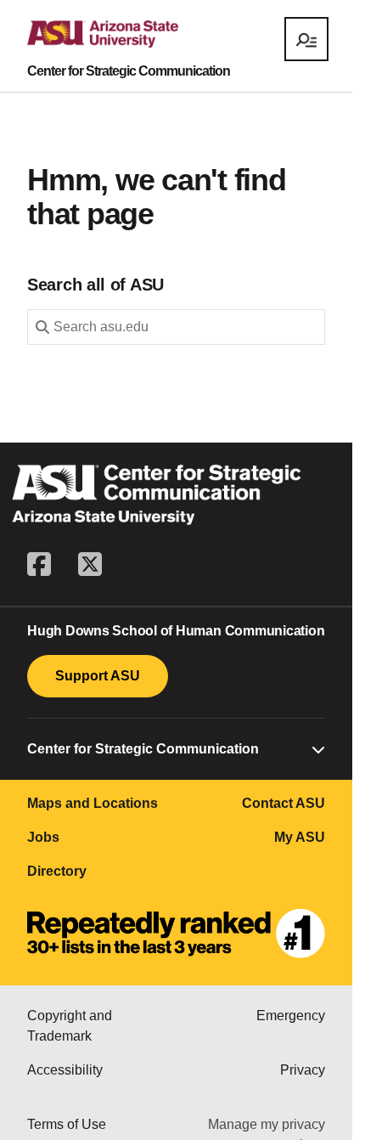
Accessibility (65, 1070)
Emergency (290, 1015)
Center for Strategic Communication (128, 71)
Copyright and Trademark (69, 1025)
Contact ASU (283, 803)
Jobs (43, 837)
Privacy (302, 1070)
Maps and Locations (92, 803)
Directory (57, 871)
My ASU (299, 837)
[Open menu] (306, 39)
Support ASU (97, 676)
